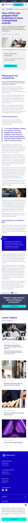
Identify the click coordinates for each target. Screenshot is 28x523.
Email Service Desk (6, 474)
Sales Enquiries (5, 465)
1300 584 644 (5, 463)
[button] (25, 505)
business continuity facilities (8, 269)
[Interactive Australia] (7, 4)
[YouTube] (6, 490)
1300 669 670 (5, 472)
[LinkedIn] (3, 490)
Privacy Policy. (5, 514)
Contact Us (4, 482)
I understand (14, 519)
